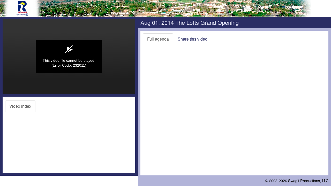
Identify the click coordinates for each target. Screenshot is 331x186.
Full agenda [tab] (158, 39)
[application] (69, 56)
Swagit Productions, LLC (308, 180)
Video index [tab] (20, 106)
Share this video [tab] (192, 39)
